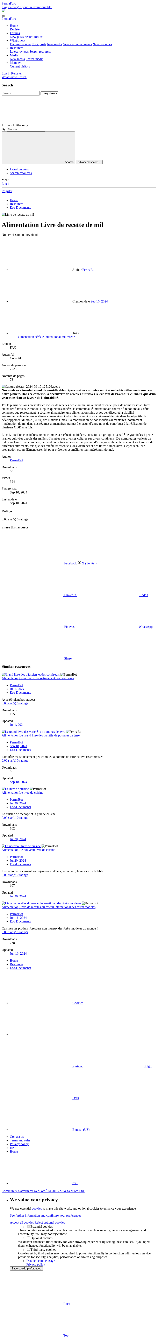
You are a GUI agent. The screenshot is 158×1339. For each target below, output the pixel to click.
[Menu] (3, 16)
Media (14, 55)
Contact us (17, 1136)
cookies (37, 1208)
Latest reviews (19, 51)
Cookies (77, 1003)
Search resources (40, 51)
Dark (75, 1098)
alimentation (26, 337)
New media (54, 44)
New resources (102, 44)
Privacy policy (19, 1144)
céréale (40, 337)
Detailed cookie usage (40, 1260)
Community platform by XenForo (43, 1191)
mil (64, 337)
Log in (6, 183)
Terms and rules (20, 1140)
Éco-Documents (20, 692)
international (53, 337)
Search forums (33, 36)
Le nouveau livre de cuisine (37, 850)
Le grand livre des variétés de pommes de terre (49, 735)
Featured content (20, 44)
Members (16, 62)
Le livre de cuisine (31, 792)
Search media (34, 59)
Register (15, 29)
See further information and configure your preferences (45, 1215)
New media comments (77, 44)
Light (148, 1066)
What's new (17, 40)
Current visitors (20, 66)
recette (70, 337)
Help (13, 1147)
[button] (60, 125)
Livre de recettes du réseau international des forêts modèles (57, 907)
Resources (16, 48)
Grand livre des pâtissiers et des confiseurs (46, 678)
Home (14, 25)
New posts (17, 36)
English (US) (80, 1129)
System (77, 1066)
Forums (15, 33)
